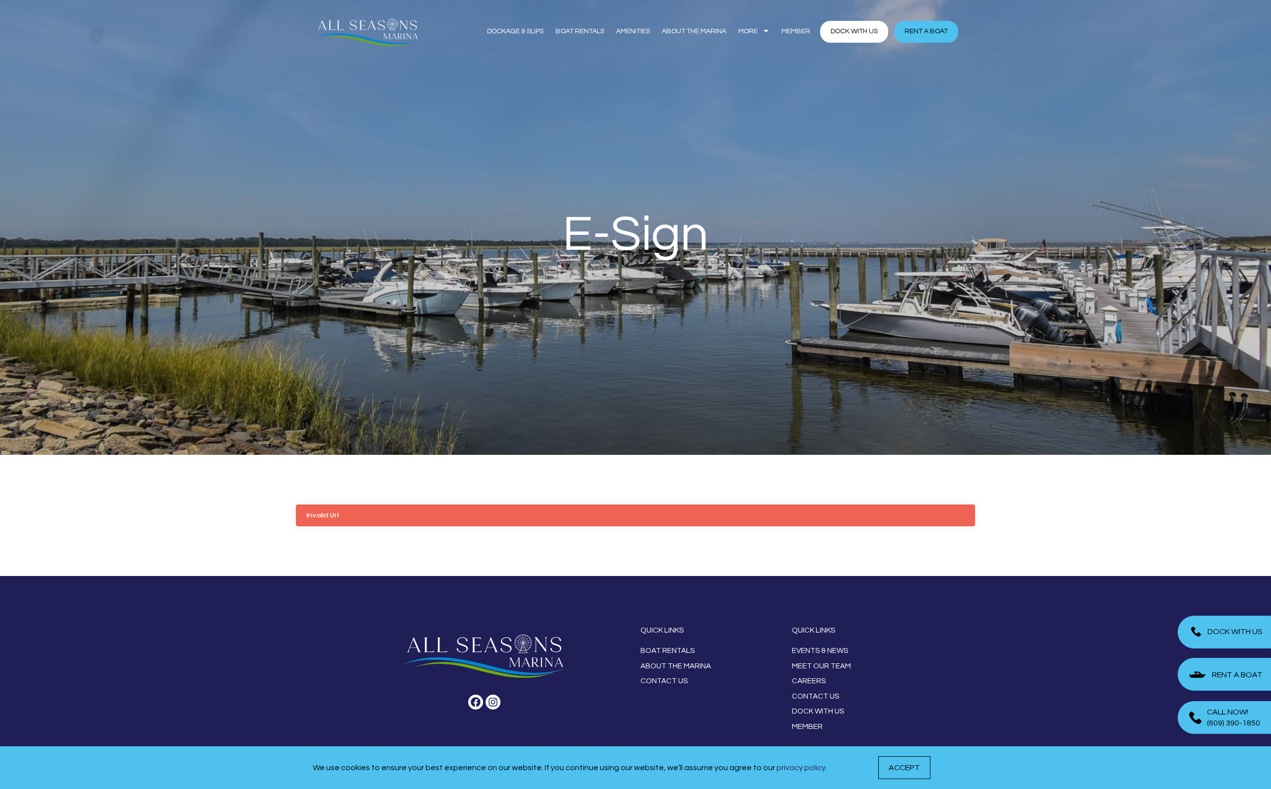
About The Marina (694, 31)
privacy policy (801, 768)
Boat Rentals (580, 31)
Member (795, 31)
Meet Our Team (821, 666)
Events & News (820, 650)
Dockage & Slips (515, 31)
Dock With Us (818, 711)
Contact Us (664, 681)
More (748, 31)
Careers (809, 681)
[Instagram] (493, 702)
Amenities (633, 31)
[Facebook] (475, 702)
